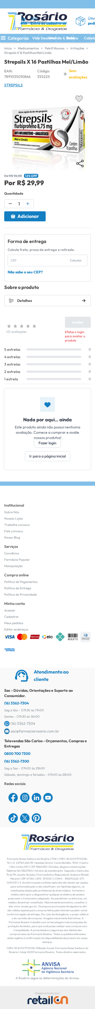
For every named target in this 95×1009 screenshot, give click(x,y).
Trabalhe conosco (17, 525)
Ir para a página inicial (47, 456)
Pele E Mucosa (54, 48)
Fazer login (47, 443)
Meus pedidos (13, 623)
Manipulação (13, 566)
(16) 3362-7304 (16, 703)
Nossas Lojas (13, 518)
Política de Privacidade (20, 594)
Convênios (11, 553)
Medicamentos (28, 48)
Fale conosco (13, 531)
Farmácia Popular (17, 560)
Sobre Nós (11, 512)
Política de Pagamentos (20, 582)
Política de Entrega (17, 588)
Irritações (77, 48)
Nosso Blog (12, 537)
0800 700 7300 (17, 753)
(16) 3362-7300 (16, 761)
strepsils (13, 85)
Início (8, 48)
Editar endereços (16, 629)
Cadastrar (11, 617)
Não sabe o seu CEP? (25, 272)
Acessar (9, 610)
